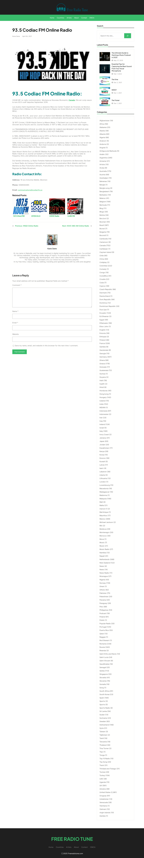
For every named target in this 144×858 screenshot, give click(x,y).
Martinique (104, 512)
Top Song (103, 762)
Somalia (103, 684)
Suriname (103, 718)
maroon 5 (103, 509)
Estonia (103, 333)
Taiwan (102, 731)
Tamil (102, 738)
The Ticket (115, 100)
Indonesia (103, 411)
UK (101, 785)
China (102, 259)
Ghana (102, 360)
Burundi (103, 235)
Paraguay (103, 603)
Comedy (103, 269)
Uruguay (103, 796)
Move (102, 539)
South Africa (105, 691)
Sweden (103, 721)
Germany (103, 357)
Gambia (103, 347)
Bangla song (105, 188)
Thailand (103, 745)
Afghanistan (104, 121)
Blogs (102, 212)
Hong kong (104, 394)
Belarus (103, 198)
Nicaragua (104, 576)
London (103, 482)
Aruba (102, 168)
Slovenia (103, 681)
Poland (102, 617)
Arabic (102, 154)
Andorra (103, 144)
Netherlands (104, 559)
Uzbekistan (104, 799)
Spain (102, 698)
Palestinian (104, 596)
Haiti (101, 380)
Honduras (104, 391)
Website (15, 334)
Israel (102, 428)
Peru (101, 607)
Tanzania (103, 742)
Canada (103, 245)
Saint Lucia (104, 657)
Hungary (103, 397)
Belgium (103, 202)
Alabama (103, 127)
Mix (101, 526)
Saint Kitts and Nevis (108, 654)
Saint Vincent (105, 661)
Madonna (103, 495)
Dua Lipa (103, 310)
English (103, 330)
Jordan (102, 445)
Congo (102, 272)
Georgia (103, 353)
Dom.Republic (105, 299)
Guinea (102, 374)
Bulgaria (103, 232)
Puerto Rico (104, 630)
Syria (102, 728)
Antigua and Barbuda (108, 151)
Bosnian (103, 222)
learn (102, 468)
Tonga (102, 755)
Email (15, 323)
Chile (102, 256)
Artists (102, 164)
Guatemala (104, 370)
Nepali (102, 556)
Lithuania (103, 478)
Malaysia (103, 499)
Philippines (104, 610)
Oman (102, 586)
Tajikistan (103, 735)
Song (102, 688)
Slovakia (103, 677)
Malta (102, 505)
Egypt (102, 320)
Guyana (103, 377)
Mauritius (103, 515)
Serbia (102, 671)
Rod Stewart (104, 640)
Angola (102, 148)
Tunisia (102, 772)
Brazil (102, 225)
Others (102, 590)
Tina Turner (104, 748)
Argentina (103, 158)
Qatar (102, 634)
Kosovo (103, 458)
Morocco (103, 536)
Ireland (102, 424)
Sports (102, 701)
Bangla (102, 185)
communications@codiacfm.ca (30, 190)
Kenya (102, 451)
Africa (102, 124)
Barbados (103, 195)
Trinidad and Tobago (108, 769)
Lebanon (103, 472)
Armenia (103, 161)
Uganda (103, 782)
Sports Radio (105, 708)
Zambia (102, 816)
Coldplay (103, 262)
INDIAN (102, 407)
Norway (103, 583)
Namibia (103, 553)
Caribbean (104, 249)
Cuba (102, 283)
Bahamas (103, 181)
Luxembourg (105, 485)
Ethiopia (103, 337)
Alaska (102, 131)
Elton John (104, 326)
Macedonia (104, 488)
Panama (103, 600)
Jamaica (103, 438)
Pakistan (103, 593)
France (102, 343)
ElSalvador (104, 323)
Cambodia (104, 239)
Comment (17, 285)
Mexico (102, 519)
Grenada (103, 367)
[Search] (127, 35)
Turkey (102, 775)
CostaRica (104, 276)
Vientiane (103, 806)
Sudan (102, 715)
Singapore (104, 674)
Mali (101, 502)
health (102, 384)
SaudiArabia (104, 664)
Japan (102, 441)
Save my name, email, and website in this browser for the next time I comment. (46, 346)
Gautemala (104, 350)
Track (102, 765)
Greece (102, 364)
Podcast (103, 613)
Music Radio (104, 549)
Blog (101, 208)
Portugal (103, 627)
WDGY (114, 90)
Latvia (102, 465)
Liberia (102, 475)
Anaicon (103, 141)
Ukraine (103, 789)
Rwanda (103, 650)
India (101, 404)
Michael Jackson (106, 522)
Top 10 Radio (105, 758)
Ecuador (103, 313)
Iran (101, 418)
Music (102, 542)
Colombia (103, 266)
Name (15, 311)
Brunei (102, 229)
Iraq (101, 421)
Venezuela (104, 802)
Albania (103, 134)
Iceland (102, 401)
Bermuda (103, 205)
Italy (101, 431)
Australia (103, 171)
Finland (102, 340)
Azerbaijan (104, 178)
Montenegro (104, 532)
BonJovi (103, 218)
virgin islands (105, 812)
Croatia (102, 279)
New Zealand (105, 563)
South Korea (104, 694)
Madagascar (104, 492)
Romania (103, 644)
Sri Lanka (103, 711)
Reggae (103, 637)
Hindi (102, 387)
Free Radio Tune (72, 839)
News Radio (104, 573)
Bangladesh (104, 191)
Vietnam (103, 809)
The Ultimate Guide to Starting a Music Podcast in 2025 (121, 55)
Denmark (103, 293)
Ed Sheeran (104, 316)
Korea (102, 455)
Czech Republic (106, 289)
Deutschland (105, 296)
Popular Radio (105, 623)
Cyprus (102, 286)
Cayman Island (105, 252)
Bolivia (102, 215)
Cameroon (104, 242)
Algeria (102, 137)
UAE (101, 779)
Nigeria (102, 580)
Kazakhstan (104, 448)
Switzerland (104, 725)
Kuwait (102, 461)
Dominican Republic (108, 306)
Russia (102, 647)
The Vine (115, 79)
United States (105, 792)
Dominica (103, 303)
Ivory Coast (104, 434)
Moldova (103, 529)
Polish (102, 620)
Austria (102, 175)
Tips (101, 752)
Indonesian (104, 414)
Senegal (103, 667)
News (102, 566)
